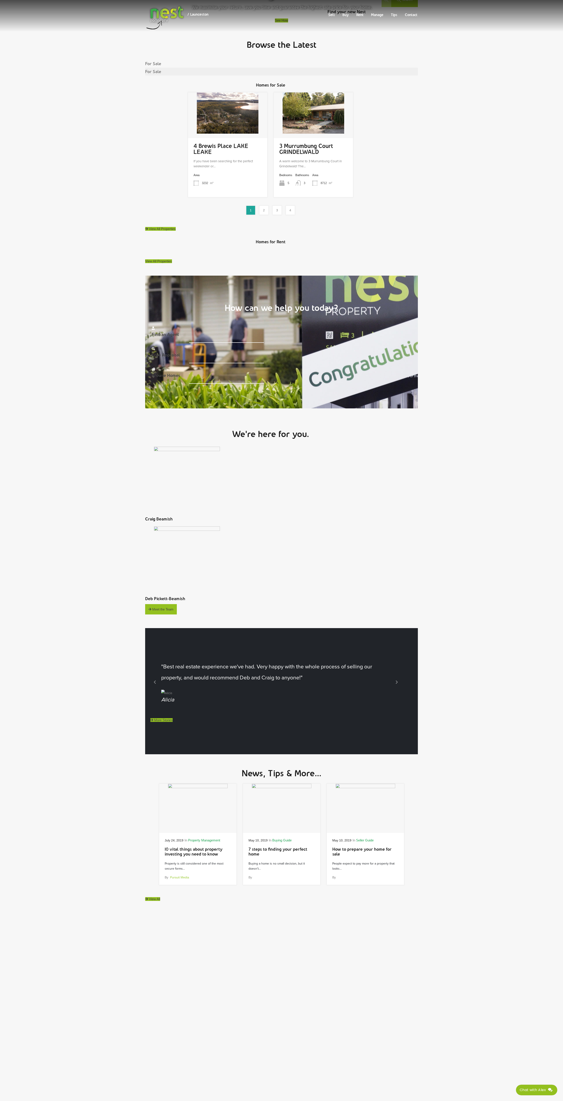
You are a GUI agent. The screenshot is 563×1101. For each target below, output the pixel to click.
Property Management (204, 840)
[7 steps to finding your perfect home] (281, 826)
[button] (155, 682)
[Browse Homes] (153, 369)
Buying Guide (282, 840)
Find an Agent (165, 334)
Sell (331, 15)
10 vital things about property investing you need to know (194, 852)
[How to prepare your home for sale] (365, 826)
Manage (377, 15)
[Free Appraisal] (153, 348)
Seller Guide (365, 840)
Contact (411, 15)
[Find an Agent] (153, 328)
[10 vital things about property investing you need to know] (198, 826)
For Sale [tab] (153, 63)
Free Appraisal (166, 354)
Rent (360, 15)
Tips (394, 15)
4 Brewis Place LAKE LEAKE (221, 149)
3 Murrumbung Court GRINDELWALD (306, 149)
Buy (345, 15)
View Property (227, 125)
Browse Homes (166, 375)
